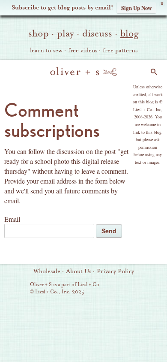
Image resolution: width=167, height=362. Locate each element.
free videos (82, 50)
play (65, 33)
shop (38, 33)
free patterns (120, 50)
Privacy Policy (115, 271)
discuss (97, 33)
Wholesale (46, 271)
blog (129, 33)
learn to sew (46, 50)
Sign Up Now (136, 7)
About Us (78, 271)
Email (12, 218)
